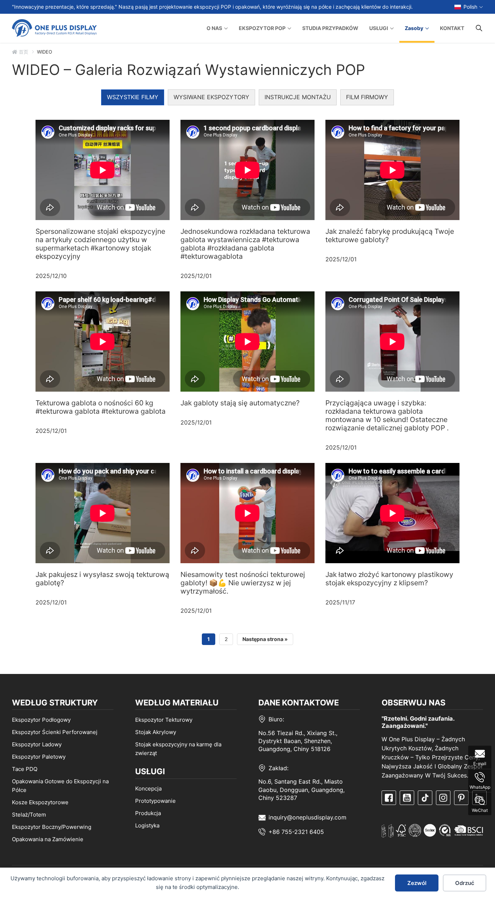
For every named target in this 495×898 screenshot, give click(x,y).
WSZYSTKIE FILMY (132, 97)
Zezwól (417, 883)
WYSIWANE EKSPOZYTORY (211, 97)
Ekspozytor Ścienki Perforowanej (54, 731)
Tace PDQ (24, 768)
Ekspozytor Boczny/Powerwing (51, 826)
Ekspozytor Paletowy (39, 756)
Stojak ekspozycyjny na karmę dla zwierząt (178, 748)
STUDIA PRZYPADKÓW (330, 28)
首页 (22, 52)
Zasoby (414, 28)
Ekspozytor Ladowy (37, 744)
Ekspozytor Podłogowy (41, 719)
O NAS (214, 28)
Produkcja (148, 813)
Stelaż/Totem (29, 814)
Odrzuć (464, 883)
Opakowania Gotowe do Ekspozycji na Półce (60, 785)
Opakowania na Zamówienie (47, 838)
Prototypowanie (155, 800)
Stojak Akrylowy (155, 731)
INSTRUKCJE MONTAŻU (298, 97)
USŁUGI (378, 28)
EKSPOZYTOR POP (262, 28)
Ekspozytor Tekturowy (163, 719)
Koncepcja (148, 788)
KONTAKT (452, 28)
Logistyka (147, 825)
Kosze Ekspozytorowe (40, 801)
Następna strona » (265, 639)
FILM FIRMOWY (367, 97)
